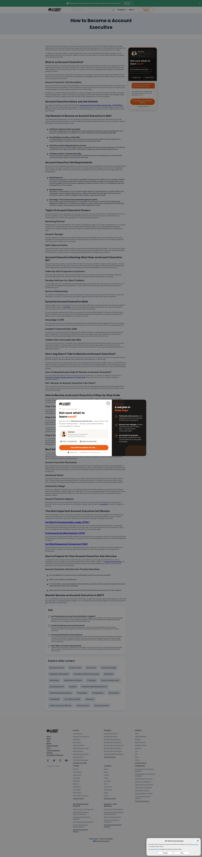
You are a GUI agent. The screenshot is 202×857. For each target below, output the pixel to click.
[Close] (108, 403)
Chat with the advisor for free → (83, 447)
